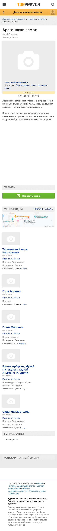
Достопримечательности (27, 12)
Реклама (12, 486)
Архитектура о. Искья (26, 85)
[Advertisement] (28, 153)
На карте (23, 268)
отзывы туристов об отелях (33, 499)
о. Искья (15, 258)
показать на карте (43, 209)
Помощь (40, 483)
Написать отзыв (31, 196)
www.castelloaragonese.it (16, 82)
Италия (6, 258)
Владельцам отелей (26, 486)
